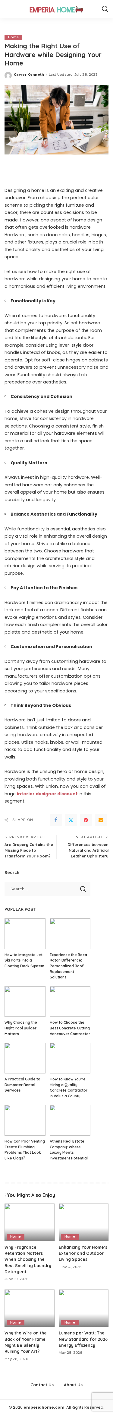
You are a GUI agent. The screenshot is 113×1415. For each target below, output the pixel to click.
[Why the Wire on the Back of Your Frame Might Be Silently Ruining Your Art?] (30, 1308)
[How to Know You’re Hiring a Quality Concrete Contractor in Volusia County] (70, 1058)
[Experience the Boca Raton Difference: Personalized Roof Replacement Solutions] (70, 933)
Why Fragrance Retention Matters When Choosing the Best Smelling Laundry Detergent (28, 1259)
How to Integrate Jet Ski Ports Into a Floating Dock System (24, 960)
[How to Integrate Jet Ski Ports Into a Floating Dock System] (25, 933)
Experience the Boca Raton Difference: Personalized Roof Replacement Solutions (68, 965)
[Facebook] (56, 820)
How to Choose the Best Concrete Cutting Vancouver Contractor (70, 1028)
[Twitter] (71, 820)
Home (13, 37)
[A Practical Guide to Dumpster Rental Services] (25, 1058)
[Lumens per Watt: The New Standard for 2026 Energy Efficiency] (84, 1308)
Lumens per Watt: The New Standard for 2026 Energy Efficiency (83, 1339)
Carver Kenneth (29, 74)
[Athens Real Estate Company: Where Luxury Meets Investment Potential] (70, 1120)
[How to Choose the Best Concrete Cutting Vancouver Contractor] (70, 1001)
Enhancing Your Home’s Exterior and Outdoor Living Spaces (83, 1253)
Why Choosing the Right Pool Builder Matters (21, 1028)
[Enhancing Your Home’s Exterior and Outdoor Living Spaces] (84, 1222)
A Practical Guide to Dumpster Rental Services (22, 1084)
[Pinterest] (86, 820)
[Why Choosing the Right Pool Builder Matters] (25, 1001)
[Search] (104, 9)
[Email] (101, 820)
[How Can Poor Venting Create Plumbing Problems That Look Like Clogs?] (25, 1120)
